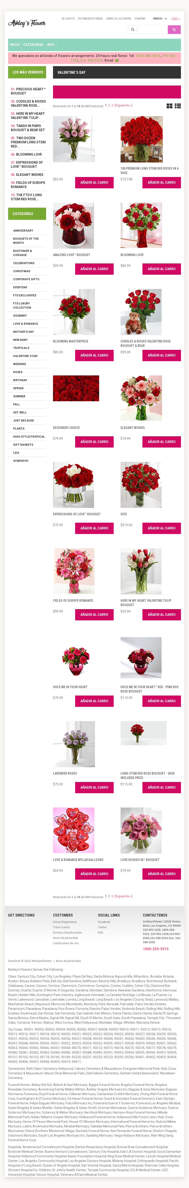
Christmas (21, 271)
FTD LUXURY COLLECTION (22, 305)
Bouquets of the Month (26, 241)
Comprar (139, 18)
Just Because (23, 420)
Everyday (20, 287)
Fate (124, 514)
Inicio (15, 45)
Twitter (102, 927)
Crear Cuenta (61, 927)
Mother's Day (23, 331)
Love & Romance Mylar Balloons (78, 860)
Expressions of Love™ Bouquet (77, 514)
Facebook (104, 922)
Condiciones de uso (66, 943)
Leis (16, 452)
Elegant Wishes (133, 428)
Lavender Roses (65, 773)
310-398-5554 (91, 60)
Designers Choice (66, 428)
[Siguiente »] (124, 105)
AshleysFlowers (41, 961)
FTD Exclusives (24, 295)
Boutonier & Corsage (22, 253)
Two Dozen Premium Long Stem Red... (28, 142)
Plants (18, 428)
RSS (100, 932)
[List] (178, 106)
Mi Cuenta (68, 18)
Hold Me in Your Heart (70, 687)
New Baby (20, 340)
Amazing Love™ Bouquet (71, 255)
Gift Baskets (23, 444)
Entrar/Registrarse (90, 18)
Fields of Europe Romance (73, 600)
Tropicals (21, 348)
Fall (16, 404)
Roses (17, 372)
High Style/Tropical (29, 436)
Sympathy (21, 461)
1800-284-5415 (148, 56)
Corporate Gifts (26, 279)
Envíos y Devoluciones (67, 932)
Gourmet (20, 315)
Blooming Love (132, 255)
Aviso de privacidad (65, 938)
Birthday (20, 380)
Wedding (19, 364)
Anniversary (23, 230)
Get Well (20, 412)
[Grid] (169, 106)
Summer (19, 396)
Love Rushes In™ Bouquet (140, 860)
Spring (18, 388)
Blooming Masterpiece (70, 341)
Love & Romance (25, 323)
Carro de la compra (118, 18)
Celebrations (23, 263)
